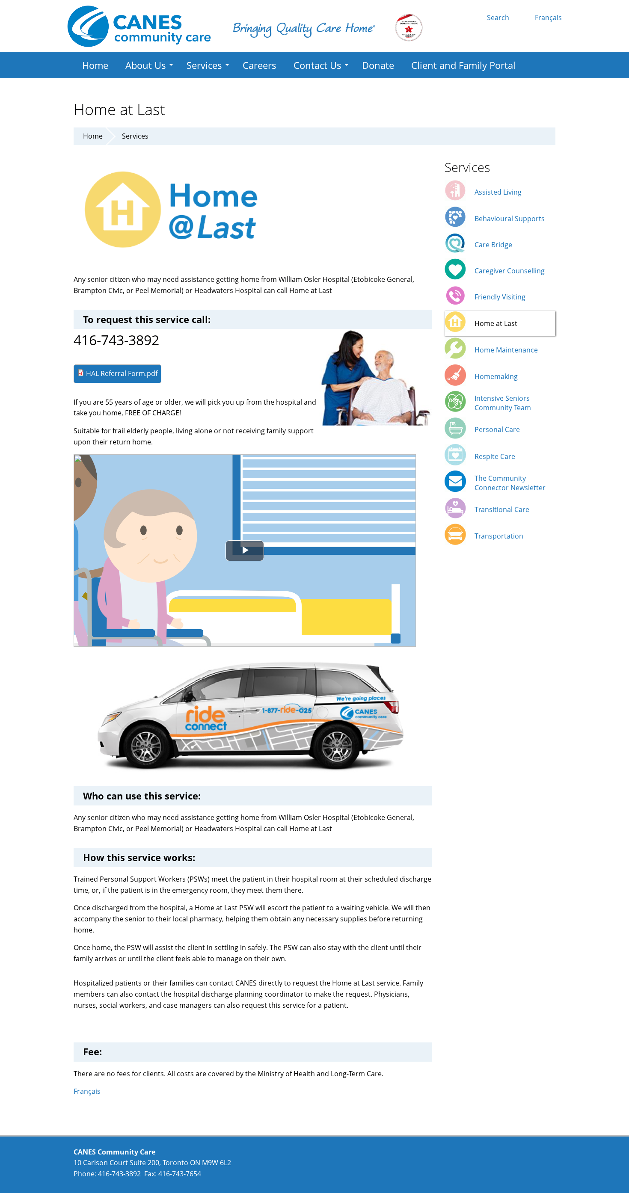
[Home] (139, 26)
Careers (259, 65)
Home (95, 65)
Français (548, 17)
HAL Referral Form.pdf (121, 373)
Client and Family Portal (463, 65)
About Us (145, 65)
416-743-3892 (119, 1173)
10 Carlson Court (101, 1162)
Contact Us (317, 65)
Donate (378, 65)
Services (204, 65)
